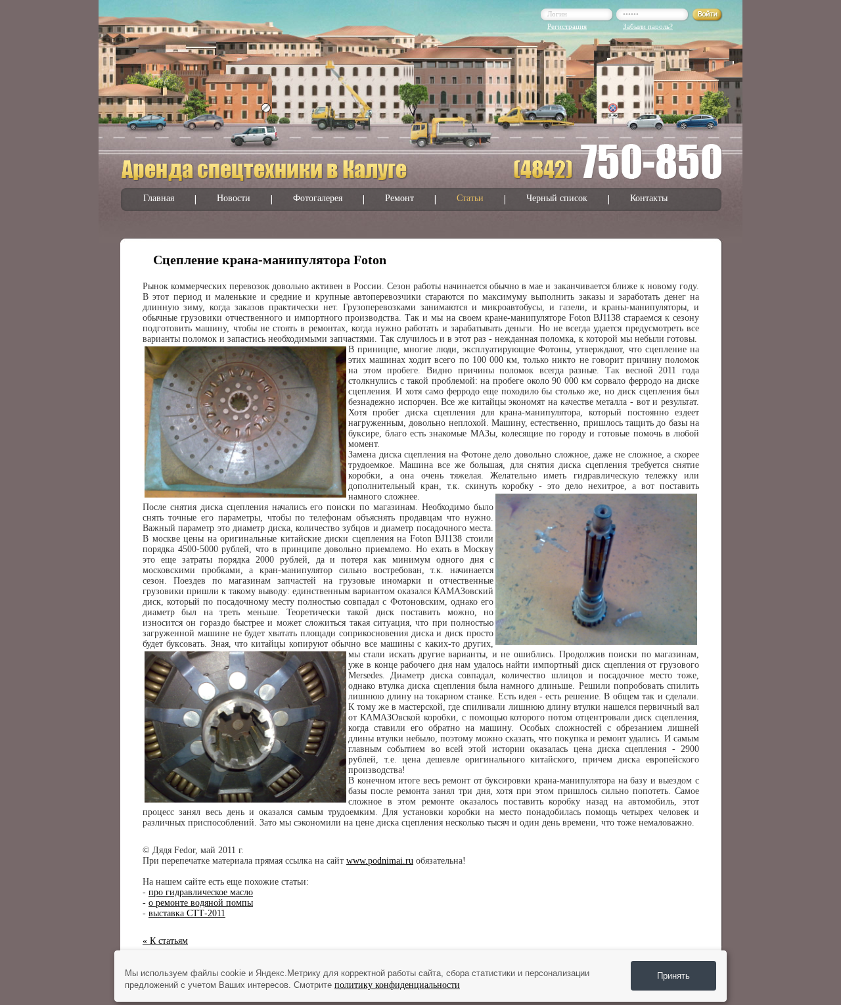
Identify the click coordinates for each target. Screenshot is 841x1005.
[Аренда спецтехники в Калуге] (265, 179)
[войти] (707, 19)
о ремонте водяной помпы (200, 903)
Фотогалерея (317, 198)
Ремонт (399, 198)
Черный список (556, 198)
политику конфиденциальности (397, 985)
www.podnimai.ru (379, 861)
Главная (158, 198)
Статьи (470, 198)
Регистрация (567, 26)
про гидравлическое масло (200, 892)
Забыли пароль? (648, 26)
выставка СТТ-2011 (186, 913)
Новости (233, 198)
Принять (673, 976)
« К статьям (165, 941)
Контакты (649, 198)
